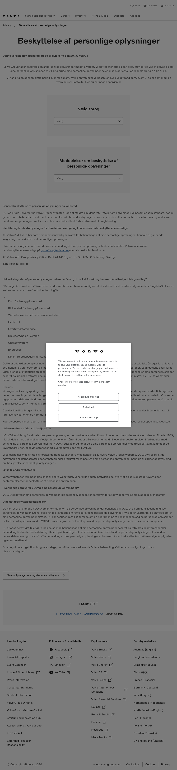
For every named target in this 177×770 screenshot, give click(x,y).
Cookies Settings (89, 417)
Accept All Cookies (88, 397)
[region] (88, 385)
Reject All (88, 407)
